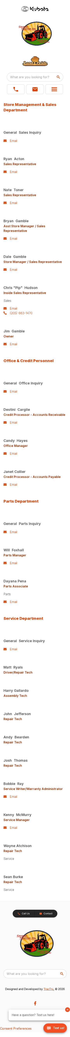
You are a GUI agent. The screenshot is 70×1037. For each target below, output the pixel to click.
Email (13, 141)
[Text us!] (55, 1028)
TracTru (48, 989)
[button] (16, 89)
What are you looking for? (29, 77)
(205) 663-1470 (21, 313)
